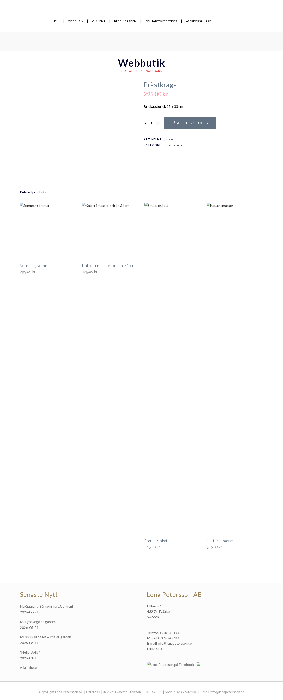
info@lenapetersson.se (174, 643)
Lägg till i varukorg (190, 123)
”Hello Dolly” (30, 652)
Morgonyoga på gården (38, 621)
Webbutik (135, 71)
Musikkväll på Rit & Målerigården (45, 637)
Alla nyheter (29, 667)
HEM (123, 71)
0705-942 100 (169, 638)
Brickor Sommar (173, 145)
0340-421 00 (170, 633)
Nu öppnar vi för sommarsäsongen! (46, 606)
